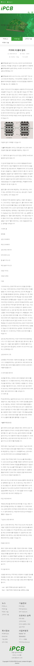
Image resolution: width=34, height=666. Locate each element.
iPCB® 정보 (5, 634)
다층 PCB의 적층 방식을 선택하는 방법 (17, 590)
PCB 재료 (21, 606)
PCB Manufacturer (24, 642)
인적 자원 (5, 642)
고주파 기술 (28, 39)
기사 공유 (25, 57)
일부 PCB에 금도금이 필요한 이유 (16, 587)
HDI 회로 (21, 618)
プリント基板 (23, 639)
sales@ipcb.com (17, 658)
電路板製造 (22, 636)
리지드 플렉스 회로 (24, 624)
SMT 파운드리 (23, 612)
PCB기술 (17, 39)
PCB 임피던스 (23, 609)
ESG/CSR (4, 636)
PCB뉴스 (5, 39)
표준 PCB (21, 627)
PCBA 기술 (5, 42)
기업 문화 (5, 639)
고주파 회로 (22, 621)
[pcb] (7, 8)
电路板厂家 (22, 634)
